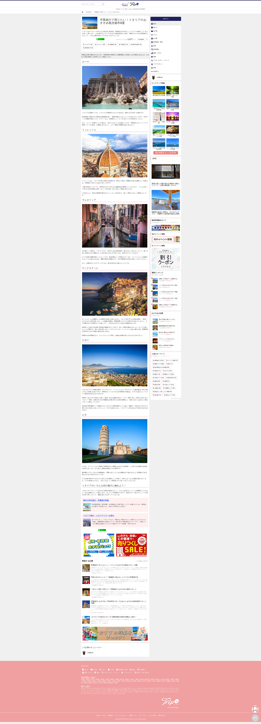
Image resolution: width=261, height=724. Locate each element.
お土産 (155, 38)
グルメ (155, 35)
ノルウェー (172, 688)
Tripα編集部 (94, 585)
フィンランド (91, 690)
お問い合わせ (161, 715)
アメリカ (141, 692)
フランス (103, 688)
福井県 (167, 679)
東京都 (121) (157, 395)
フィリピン (86, 692)
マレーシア (143, 690)
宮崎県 (105, 682)
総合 (154, 24)
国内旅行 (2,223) (159, 360)
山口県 (154, 681)
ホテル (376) (168, 371)
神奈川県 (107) (172, 377)
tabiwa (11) (157, 371)
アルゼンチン (164, 692)
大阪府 (113, 681)
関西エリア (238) (169, 374)
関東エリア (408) (159, 364)
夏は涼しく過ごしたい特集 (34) (163, 391)
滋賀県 (104, 681)
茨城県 (117, 679)
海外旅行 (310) (89, 48)
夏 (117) (170, 364)
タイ (129, 690)
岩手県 (93, 679)
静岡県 (89, 681)
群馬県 (127, 679)
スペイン (89, 688)
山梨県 (172, 679)
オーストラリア (85, 693)
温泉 (154, 46)
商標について (133, 715)
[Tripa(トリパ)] (130, 5)
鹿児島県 (110, 682)
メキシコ (152, 692)
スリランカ (99, 692)
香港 (116, 690)
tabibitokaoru (162, 347)
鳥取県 (134, 681)
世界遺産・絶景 (158, 42)
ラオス (162, 690)
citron (160, 287)
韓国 (109, 690)
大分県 (100, 682)
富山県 (157, 679)
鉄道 (154, 68)
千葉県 (137, 679)
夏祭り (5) (157, 374)
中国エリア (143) (159, 377)
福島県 (112, 679)
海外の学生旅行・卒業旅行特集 (96, 500)
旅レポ (155, 27)
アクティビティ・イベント (161, 60)
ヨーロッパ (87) (100, 44)
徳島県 (159, 681)
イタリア (83, 688)
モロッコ (115, 693)
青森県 (88, 679)
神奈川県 (147, 679)
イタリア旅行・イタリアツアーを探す (99, 516)
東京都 (141, 679)
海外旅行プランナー (96, 623)
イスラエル (122, 693)
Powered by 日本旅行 (173, 707)
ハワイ (105, 692)
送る (100, 39)
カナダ (146, 692)
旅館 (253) (157, 381)
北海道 (83, 679)
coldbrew (93, 573)
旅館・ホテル (157, 53)
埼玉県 (132, 679)
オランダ (145, 688)
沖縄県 (116, 682)
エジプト (109, 693)
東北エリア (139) (170, 395)
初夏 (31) (166, 381)
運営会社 (110, 715)
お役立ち (156, 71)
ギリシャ (165, 688)
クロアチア (159, 688)
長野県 (177, 679)
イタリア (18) (88, 44)
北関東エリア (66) (170, 388)
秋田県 (102, 679)
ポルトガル (96, 688)
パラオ (115, 692)
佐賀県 (85, 682)
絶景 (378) (157, 384)
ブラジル (171, 692)
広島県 (149, 681)
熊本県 (95, 682)
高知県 (173, 681)
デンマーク (99, 690)
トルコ (104, 693)
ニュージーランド (96, 693)
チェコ (133, 688)
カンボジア (156, 690)
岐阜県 (84, 681)
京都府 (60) (157, 388)
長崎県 (90, 682)
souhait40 (94, 612)
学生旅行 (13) (124, 44)
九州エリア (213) (169, 384)
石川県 (162, 679)
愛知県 (94, 681)
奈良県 (123, 681)
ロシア (105, 690)
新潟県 (152, 679)
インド (93, 692)
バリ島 (135, 692)
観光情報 (156, 49)
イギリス (114, 688)
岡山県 (144, 681)
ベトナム (149, 690)
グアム (110, 692)
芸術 (154, 57)
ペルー (157, 692)
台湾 (113, 690)
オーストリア (126, 688)
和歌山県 (128, 681)
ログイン (166, 19)
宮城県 (97, 679)
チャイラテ (162, 293)
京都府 (108, 681)
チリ (176, 692)
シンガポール (135, 690)
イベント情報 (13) (173, 360)
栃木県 (122, 679)
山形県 (107, 679)
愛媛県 (168, 681)
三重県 (99, 681)
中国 (125, 690)
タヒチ (130, 692)
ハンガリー (139, 688)
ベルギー (152, 688)
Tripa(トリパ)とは (101, 715)
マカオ (121, 690)
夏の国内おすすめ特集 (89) (161, 367)
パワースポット (158, 64)
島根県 (139, 681)
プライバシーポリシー (121, 715)
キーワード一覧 (176, 398)
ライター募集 (152, 715)
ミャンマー (168, 690)
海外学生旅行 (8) (137, 44)
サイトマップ (142, 715)
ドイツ (119, 688)
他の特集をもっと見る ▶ (165, 153)
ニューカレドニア (123, 692)
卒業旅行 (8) (112, 44)
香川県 (163, 681)
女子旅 (155, 31)
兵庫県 (118, 681)
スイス (108, 688)
